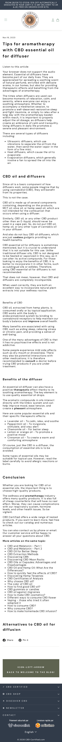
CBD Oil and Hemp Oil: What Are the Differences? (30, 569)
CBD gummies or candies (23, 589)
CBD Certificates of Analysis (25, 578)
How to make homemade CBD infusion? (32, 611)
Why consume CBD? (20, 608)
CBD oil (7, 202)
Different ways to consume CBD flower (31, 597)
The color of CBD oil (19, 584)
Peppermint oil (16, 424)
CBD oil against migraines (23, 592)
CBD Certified (11, 517)
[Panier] (57, 20)
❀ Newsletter (13, 708)
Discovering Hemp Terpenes (25, 575)
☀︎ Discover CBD (15, 701)
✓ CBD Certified (15, 687)
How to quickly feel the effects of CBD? (32, 573)
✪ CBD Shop (12, 694)
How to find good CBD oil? (23, 586)
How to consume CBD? (21, 605)
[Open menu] (6, 20)
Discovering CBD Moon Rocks (25, 559)
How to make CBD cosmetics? (26, 595)
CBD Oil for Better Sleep (22, 551)
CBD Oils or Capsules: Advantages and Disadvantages (31, 564)
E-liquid (26, 221)
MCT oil (7, 208)
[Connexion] (53, 20)
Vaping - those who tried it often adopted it (28, 602)
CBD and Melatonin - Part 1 (24, 546)
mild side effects (45, 350)
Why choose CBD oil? (20, 581)
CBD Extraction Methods (22, 554)
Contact (9, 715)
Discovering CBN (18, 556)
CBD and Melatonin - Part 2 (24, 548)
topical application (44, 310)
